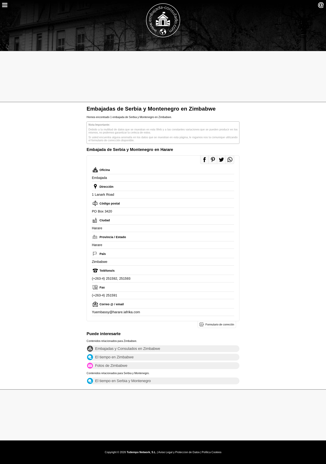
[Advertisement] (163, 76)
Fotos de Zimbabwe (111, 365)
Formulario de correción (219, 324)
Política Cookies (211, 452)
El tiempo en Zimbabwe (114, 357)
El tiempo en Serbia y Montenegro (123, 381)
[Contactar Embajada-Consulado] (321, 5)
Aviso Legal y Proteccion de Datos (179, 452)
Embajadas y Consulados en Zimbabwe (127, 348)
